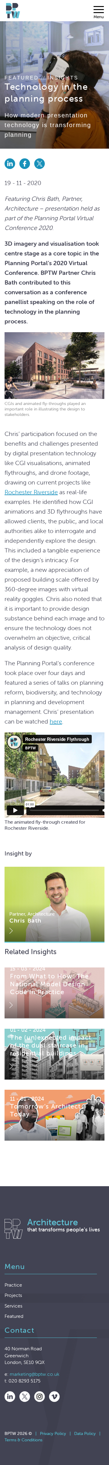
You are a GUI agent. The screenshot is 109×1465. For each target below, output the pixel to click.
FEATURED (22, 77)
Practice (13, 1285)
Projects (13, 1295)
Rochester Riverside (31, 492)
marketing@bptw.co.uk (34, 1374)
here (56, 721)
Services (13, 1306)
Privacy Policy (53, 1433)
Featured (14, 1316)
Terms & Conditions (23, 1440)
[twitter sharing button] (41, 170)
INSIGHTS (63, 77)
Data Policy (85, 1433)
